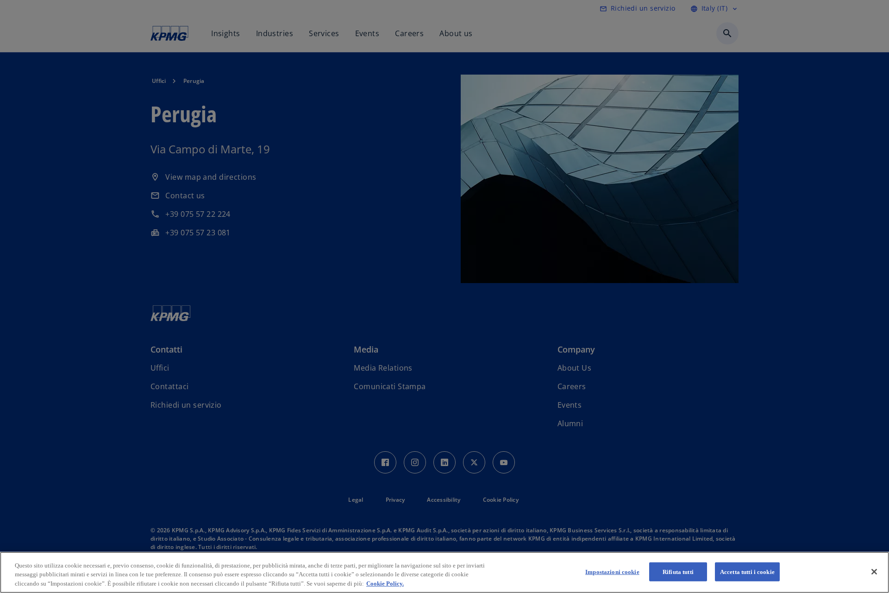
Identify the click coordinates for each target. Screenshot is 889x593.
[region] (444, 572)
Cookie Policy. (385, 583)
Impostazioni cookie (612, 571)
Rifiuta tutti (678, 571)
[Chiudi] (874, 571)
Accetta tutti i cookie (747, 571)
